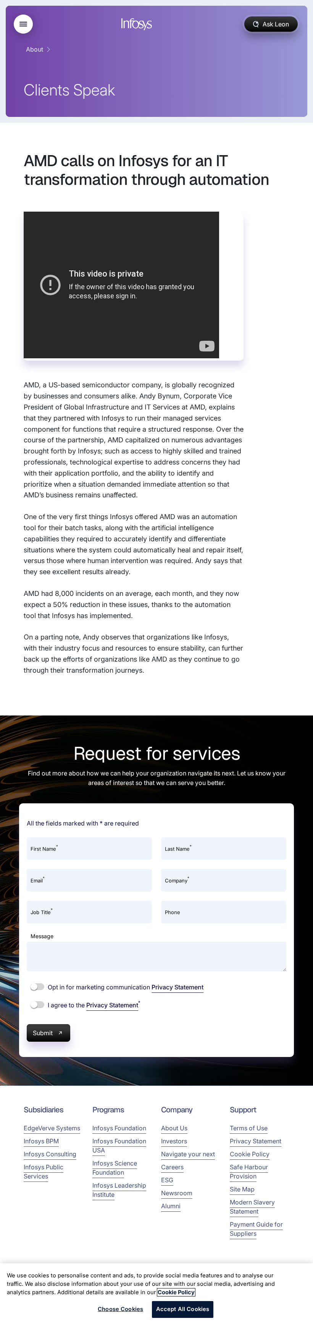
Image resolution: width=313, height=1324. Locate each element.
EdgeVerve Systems (52, 1128)
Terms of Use (249, 1128)
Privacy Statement (177, 987)
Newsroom (176, 1193)
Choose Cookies (120, 1309)
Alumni (171, 1206)
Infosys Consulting (50, 1154)
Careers (172, 1167)
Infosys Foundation (119, 1128)
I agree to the (93, 1004)
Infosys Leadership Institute (119, 1190)
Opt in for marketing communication (124, 987)
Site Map (242, 1189)
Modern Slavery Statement (252, 1206)
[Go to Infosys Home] (137, 24)
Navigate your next (188, 1154)
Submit (43, 1033)
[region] (156, 1293)
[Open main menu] (23, 24)
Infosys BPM (41, 1141)
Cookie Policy (249, 1154)
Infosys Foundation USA (119, 1145)
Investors (174, 1141)
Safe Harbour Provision (249, 1171)
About (34, 49)
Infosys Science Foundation (114, 1167)
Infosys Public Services (43, 1171)
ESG (167, 1180)
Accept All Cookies (183, 1309)
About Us (174, 1128)
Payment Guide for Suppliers (256, 1228)
